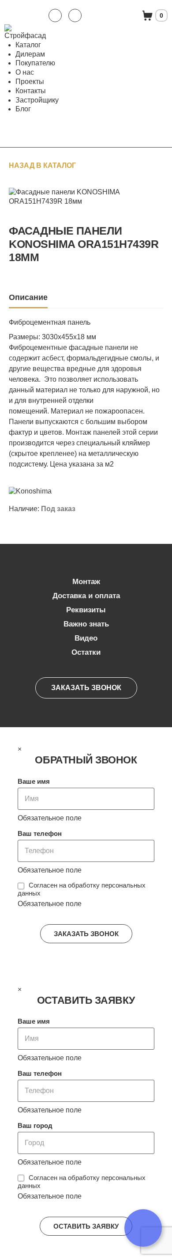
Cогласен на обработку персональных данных (82, 889)
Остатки (86, 652)
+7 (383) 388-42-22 (55, 15)
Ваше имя (34, 781)
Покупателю (35, 63)
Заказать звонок (86, 687)
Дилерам (30, 54)
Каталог (28, 45)
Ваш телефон (40, 833)
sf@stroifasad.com (75, 15)
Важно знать (86, 624)
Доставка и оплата (86, 596)
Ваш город (35, 1125)
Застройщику (37, 100)
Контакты (30, 91)
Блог (23, 109)
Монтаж (86, 581)
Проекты (29, 81)
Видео (86, 638)
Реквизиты (86, 610)
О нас (24, 72)
